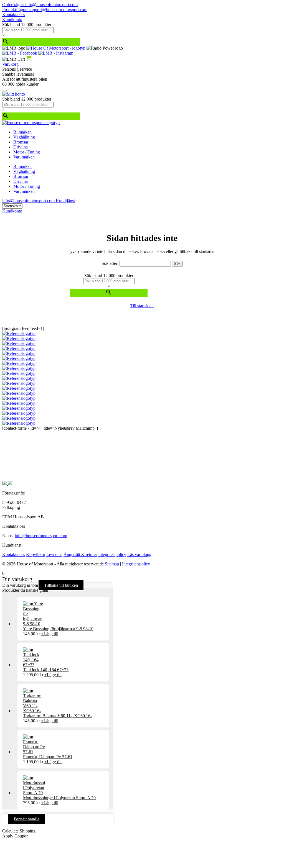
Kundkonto (12, 19)
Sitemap (112, 564)
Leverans (54, 554)
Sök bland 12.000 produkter (26, 24)
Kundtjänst (65, 200)
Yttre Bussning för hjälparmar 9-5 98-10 (58, 628)
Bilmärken (22, 132)
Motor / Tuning (26, 152)
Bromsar (20, 142)
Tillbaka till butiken (61, 585)
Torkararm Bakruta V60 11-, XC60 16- (57, 715)
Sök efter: (110, 263)
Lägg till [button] (49, 633)
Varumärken (24, 157)
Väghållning (24, 137)
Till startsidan (142, 305)
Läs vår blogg (139, 554)
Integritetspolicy (112, 554)
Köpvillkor (35, 554)
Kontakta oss (13, 14)
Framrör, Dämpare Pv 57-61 (47, 756)
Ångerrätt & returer (80, 554)
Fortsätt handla (26, 819)
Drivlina (20, 147)
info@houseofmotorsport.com (41, 535)
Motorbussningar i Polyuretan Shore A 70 (59, 797)
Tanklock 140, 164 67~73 (46, 669)
